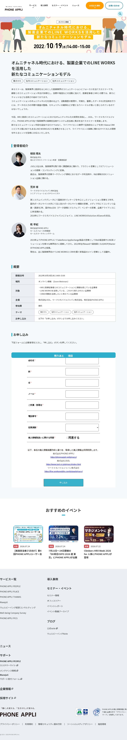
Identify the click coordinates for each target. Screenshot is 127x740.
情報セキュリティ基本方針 (50, 724)
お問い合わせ (114, 5)
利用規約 (29, 724)
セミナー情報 (53, 595)
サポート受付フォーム (10, 678)
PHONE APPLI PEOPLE (10, 586)
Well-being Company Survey (13, 612)
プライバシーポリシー (10, 724)
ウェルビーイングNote (57, 633)
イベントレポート (55, 606)
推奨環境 (102, 724)
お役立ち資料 (94, 5)
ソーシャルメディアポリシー (80, 724)
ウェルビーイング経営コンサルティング (18, 607)
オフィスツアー (54, 600)
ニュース (75, 5)
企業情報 (5, 689)
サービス (33, 5)
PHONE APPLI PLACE (9, 591)
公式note (51, 628)
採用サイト (7, 698)
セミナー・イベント (60, 5)
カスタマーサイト (8, 665)
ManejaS (4, 602)
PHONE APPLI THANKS (10, 596)
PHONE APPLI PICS (8, 618)
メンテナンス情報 (8, 670)
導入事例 (44, 5)
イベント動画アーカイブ (58, 611)
